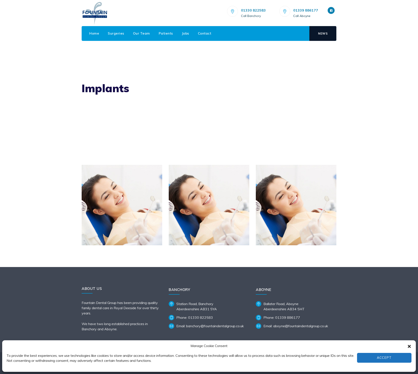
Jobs (185, 33)
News (323, 33)
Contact (204, 33)
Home (94, 33)
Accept (384, 358)
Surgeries (116, 33)
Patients (166, 33)
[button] (409, 346)
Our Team (141, 33)
